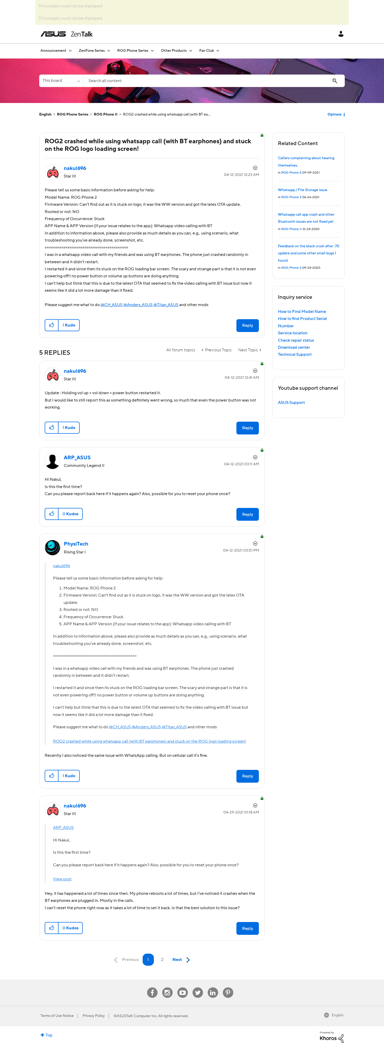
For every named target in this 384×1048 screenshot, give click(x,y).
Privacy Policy (94, 1015)
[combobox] (214, 81)
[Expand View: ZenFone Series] (108, 50)
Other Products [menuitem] (174, 50)
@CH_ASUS (112, 304)
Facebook (152, 987)
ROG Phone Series (72, 114)
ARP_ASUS (63, 827)
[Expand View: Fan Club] (217, 50)
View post (62, 879)
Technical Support (295, 354)
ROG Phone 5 (291, 173)
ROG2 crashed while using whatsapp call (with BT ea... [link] (166, 114)
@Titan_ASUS (165, 304)
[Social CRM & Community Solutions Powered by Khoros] (332, 1036)
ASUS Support (291, 402)
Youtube (182, 987)
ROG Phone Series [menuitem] (132, 50)
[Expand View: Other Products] (190, 50)
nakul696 (61, 566)
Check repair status (296, 340)
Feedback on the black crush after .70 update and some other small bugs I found (308, 253)
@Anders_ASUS (138, 304)
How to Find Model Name (302, 311)
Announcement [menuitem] (53, 50)
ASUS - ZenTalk (66, 34)
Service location (292, 333)
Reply (247, 325)
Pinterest (228, 987)
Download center (294, 347)
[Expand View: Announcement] (70, 50)
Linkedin (213, 987)
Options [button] (334, 114)
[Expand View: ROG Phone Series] (152, 50)
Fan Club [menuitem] (206, 50)
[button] (52, 325)
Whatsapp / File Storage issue (302, 190)
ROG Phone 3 (291, 197)
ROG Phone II (106, 114)
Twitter (197, 987)
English (45, 114)
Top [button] (49, 1035)
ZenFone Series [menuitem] (92, 50)
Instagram (167, 987)
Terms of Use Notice (57, 1015)
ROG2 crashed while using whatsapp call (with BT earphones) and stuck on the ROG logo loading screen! (149, 741)
